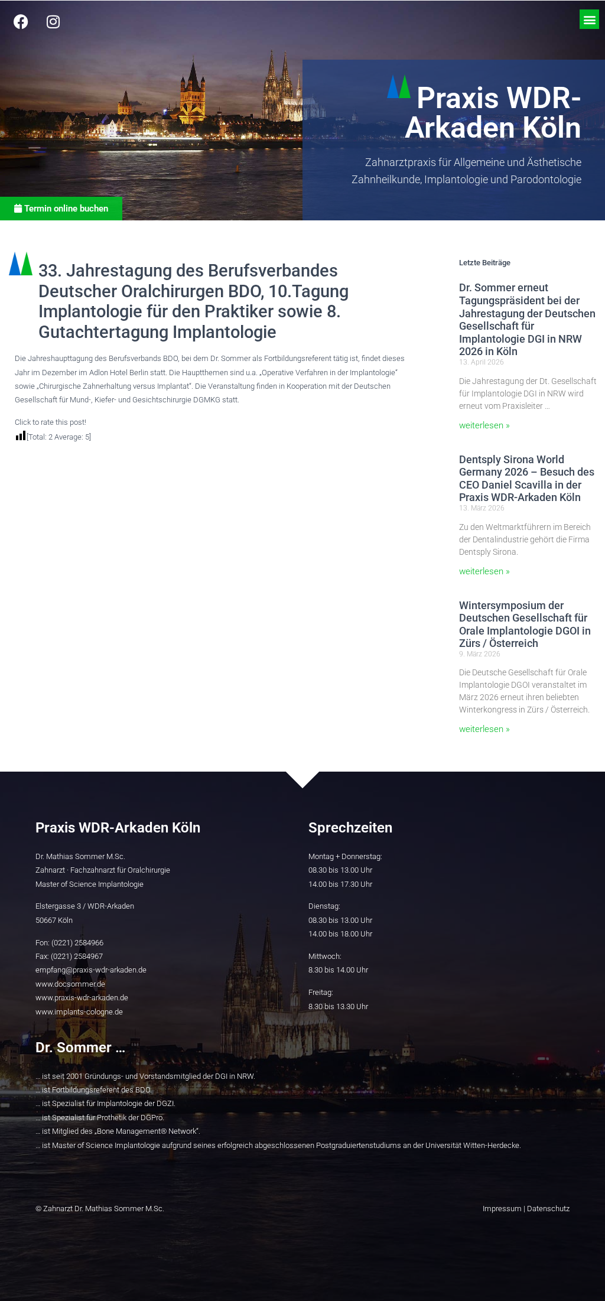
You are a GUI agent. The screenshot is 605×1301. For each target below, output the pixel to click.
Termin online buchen (65, 208)
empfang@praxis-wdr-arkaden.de (91, 969)
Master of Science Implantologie (106, 1145)
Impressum (502, 1208)
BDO (142, 1089)
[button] (589, 19)
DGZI (165, 1103)
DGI (221, 1076)
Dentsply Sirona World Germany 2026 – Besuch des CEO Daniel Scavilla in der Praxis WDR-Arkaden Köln (526, 478)
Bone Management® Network (146, 1131)
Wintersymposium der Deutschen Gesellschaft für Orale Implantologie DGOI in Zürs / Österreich (525, 624)
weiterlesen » (484, 425)
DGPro (151, 1117)
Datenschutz (548, 1208)
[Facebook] (20, 21)
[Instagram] (53, 21)
